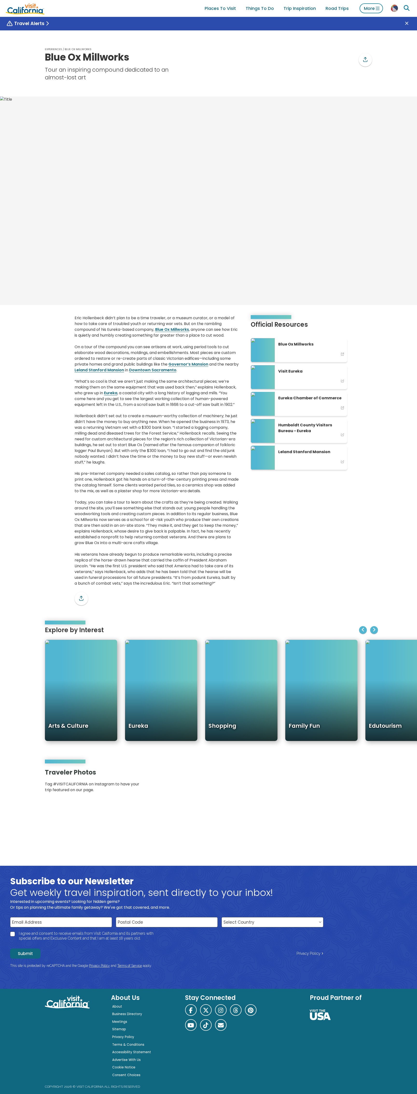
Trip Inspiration (300, 8)
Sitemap (119, 1029)
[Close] (410, 23)
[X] (206, 1010)
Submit (25, 953)
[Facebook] (191, 1010)
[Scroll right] (374, 630)
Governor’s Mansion (188, 364)
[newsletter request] (221, 1025)
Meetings (119, 1021)
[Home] (25, 8)
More (369, 8)
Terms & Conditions (128, 1044)
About (117, 1006)
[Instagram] (351, 782)
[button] (365, 60)
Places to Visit (220, 8)
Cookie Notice (123, 1067)
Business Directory (127, 1014)
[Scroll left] (363, 630)
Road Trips (337, 8)
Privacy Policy (308, 953)
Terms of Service (129, 966)
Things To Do (260, 8)
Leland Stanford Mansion (99, 370)
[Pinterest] (358, 782)
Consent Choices (126, 1075)
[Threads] (236, 1010)
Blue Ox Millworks (172, 329)
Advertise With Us (126, 1060)
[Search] (406, 8)
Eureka (110, 393)
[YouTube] (365, 782)
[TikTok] (206, 1025)
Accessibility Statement (131, 1052)
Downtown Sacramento (152, 370)
